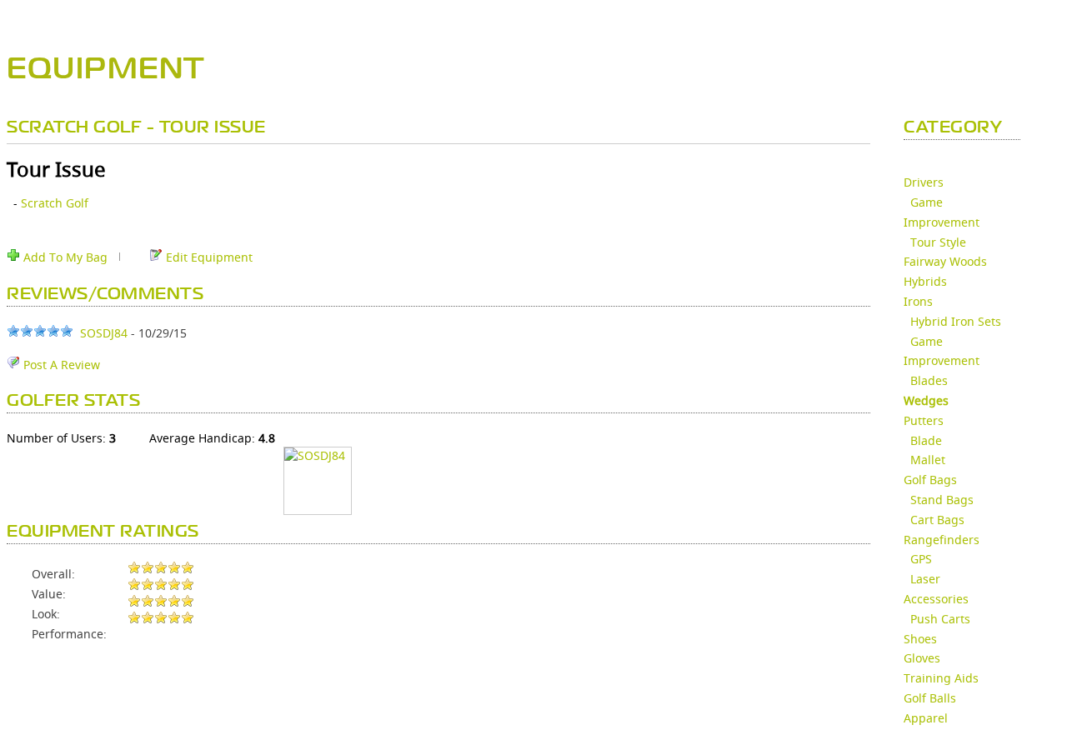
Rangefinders (941, 540)
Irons (918, 301)
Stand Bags (942, 500)
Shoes (920, 639)
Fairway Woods (945, 261)
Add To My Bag (64, 257)
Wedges (926, 400)
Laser (925, 579)
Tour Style (938, 242)
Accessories (936, 599)
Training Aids (941, 678)
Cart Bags (937, 520)
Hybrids (925, 281)
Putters (924, 420)
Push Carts (940, 619)
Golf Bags (930, 480)
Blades (929, 380)
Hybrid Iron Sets (955, 321)
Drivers (924, 182)
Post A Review (60, 364)
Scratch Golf (54, 203)
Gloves (922, 658)
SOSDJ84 (104, 333)
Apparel (926, 718)
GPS (921, 559)
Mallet (927, 460)
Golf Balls (930, 698)
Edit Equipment (208, 257)
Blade (926, 440)
